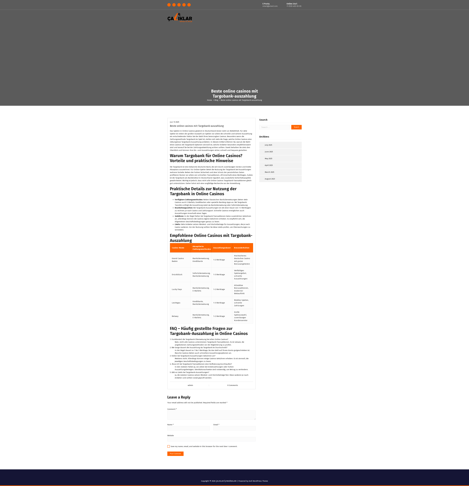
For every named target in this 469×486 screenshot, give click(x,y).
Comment (172, 409)
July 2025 (268, 145)
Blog (216, 100)
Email (216, 425)
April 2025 (269, 165)
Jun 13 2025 (174, 122)
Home (209, 100)
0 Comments (232, 385)
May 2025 (268, 158)
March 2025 (269, 172)
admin (190, 385)
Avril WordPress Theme (258, 481)
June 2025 (269, 152)
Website (170, 435)
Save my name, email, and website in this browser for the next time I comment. (204, 446)
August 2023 (270, 179)
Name (170, 425)
